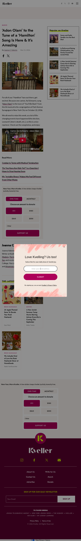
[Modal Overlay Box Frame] (40, 270)
